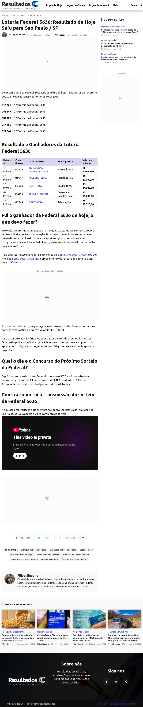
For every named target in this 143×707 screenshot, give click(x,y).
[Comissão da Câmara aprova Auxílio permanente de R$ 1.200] (53, 619)
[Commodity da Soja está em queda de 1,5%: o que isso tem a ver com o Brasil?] (18, 619)
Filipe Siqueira (18, 35)
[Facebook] (107, 681)
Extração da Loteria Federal (33, 550)
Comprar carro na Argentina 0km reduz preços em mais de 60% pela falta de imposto (124, 638)
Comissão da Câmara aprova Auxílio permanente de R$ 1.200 (52, 638)
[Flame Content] (27, 681)
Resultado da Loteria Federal (24, 560)
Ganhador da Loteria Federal (63, 550)
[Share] (126, 681)
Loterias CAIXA (17, 15)
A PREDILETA (36, 202)
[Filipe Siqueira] (5, 34)
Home (5, 15)
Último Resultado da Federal (75, 560)
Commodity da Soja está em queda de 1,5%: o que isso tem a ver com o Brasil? (119, 31)
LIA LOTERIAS (36, 186)
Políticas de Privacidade (123, 703)
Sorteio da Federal (49, 560)
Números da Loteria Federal (76, 555)
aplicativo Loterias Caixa (74, 254)
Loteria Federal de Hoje (21, 555)
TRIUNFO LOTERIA (38, 194)
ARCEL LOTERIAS (38, 177)
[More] (83, 537)
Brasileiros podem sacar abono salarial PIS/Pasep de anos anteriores (118, 58)
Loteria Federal (34, 15)
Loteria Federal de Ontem (48, 555)
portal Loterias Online (25, 258)
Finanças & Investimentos (113, 27)
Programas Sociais (109, 40)
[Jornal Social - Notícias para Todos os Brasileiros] (20, 5)
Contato (102, 703)
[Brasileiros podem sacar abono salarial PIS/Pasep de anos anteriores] (89, 619)
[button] (136, 5)
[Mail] (116, 681)
